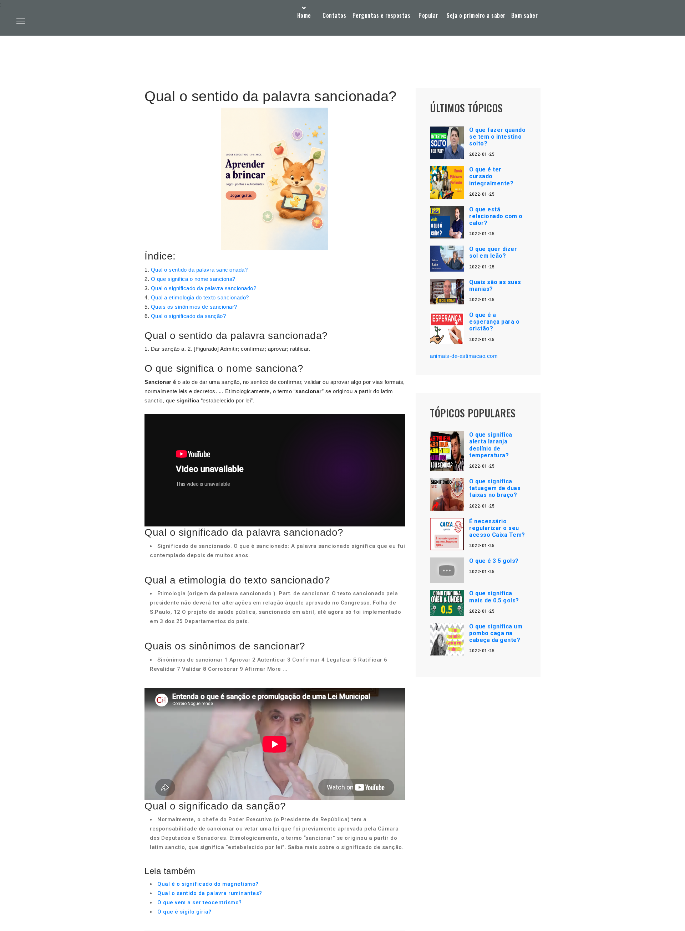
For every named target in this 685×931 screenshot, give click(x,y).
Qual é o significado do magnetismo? (208, 884)
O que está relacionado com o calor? (496, 216)
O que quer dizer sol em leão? (493, 252)
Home (304, 15)
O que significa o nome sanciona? (193, 279)
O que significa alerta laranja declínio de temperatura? (490, 445)
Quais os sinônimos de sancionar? (194, 307)
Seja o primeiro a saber (476, 15)
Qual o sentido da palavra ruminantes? (209, 893)
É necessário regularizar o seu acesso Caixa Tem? (497, 528)
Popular (428, 15)
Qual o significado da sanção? (188, 316)
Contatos (334, 15)
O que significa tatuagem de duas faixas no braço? (495, 488)
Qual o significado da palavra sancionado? (204, 288)
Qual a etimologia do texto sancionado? (200, 297)
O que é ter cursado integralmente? (491, 176)
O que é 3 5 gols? (494, 560)
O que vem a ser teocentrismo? (199, 902)
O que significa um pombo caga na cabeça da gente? (495, 633)
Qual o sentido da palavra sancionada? (199, 270)
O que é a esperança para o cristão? (494, 322)
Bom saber (524, 15)
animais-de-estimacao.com (464, 356)
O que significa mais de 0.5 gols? (494, 596)
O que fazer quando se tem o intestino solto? (497, 137)
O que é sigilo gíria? (184, 912)
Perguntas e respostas (381, 15)
